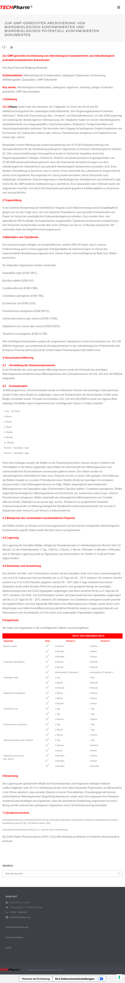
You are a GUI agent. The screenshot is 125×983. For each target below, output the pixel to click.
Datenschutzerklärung (17, 927)
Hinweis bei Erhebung (36, 978)
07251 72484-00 (18, 912)
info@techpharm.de (20, 917)
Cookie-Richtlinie (14, 937)
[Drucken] (13, 47)
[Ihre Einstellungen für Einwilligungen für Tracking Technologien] (119, 977)
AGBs (9, 947)
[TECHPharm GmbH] (16, 7)
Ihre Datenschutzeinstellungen (75, 978)
